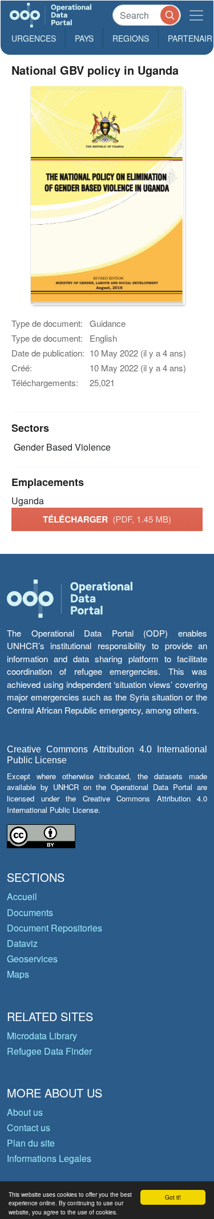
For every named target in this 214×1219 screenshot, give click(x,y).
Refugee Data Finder (49, 1051)
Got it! (173, 1197)
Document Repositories (54, 927)
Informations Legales (49, 1158)
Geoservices (32, 958)
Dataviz (22, 943)
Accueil (22, 896)
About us (25, 1112)
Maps (18, 974)
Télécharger (107, 519)
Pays (84, 38)
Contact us (28, 1127)
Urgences (33, 38)
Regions (130, 38)
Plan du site (31, 1142)
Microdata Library (42, 1035)
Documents (30, 912)
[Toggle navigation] (196, 15)
